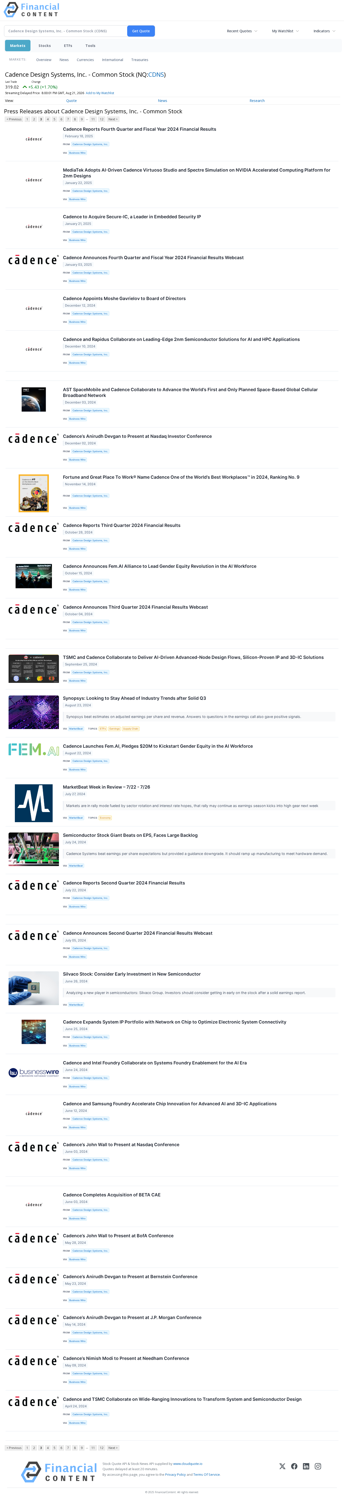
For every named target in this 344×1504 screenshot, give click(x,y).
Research (257, 100)
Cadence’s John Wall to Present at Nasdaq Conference (121, 1144)
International (112, 59)
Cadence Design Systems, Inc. (90, 144)
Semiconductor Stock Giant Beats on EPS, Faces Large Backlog (130, 835)
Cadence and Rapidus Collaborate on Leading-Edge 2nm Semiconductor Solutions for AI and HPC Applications (181, 339)
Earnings (115, 728)
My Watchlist (282, 31)
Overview (43, 59)
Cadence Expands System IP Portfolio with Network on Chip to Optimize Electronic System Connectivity (174, 1022)
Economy (105, 817)
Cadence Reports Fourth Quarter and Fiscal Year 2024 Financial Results (139, 129)
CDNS (156, 74)
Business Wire (77, 152)
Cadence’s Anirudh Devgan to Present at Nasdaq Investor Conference (137, 436)
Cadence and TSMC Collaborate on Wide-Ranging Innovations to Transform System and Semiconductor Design (182, 1399)
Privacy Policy (175, 1474)
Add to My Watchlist (100, 93)
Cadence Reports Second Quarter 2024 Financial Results (124, 882)
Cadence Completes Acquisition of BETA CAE (112, 1194)
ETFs (68, 45)
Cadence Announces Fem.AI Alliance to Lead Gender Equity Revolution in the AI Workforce (159, 566)
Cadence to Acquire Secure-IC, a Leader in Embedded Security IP (132, 216)
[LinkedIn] (306, 1472)
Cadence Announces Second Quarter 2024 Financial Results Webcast (138, 933)
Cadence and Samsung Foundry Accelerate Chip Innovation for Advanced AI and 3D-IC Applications (170, 1103)
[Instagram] (318, 1472)
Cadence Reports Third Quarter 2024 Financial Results (122, 525)
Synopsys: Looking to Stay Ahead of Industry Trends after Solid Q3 (134, 698)
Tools (90, 45)
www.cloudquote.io (187, 1463)
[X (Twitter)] (282, 1472)
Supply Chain (130, 728)
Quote (71, 100)
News (64, 59)
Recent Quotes (239, 31)
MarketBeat (76, 728)
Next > (113, 119)
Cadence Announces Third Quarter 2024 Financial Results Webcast (135, 607)
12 (102, 119)
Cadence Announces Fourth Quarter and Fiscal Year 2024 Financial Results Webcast (153, 257)
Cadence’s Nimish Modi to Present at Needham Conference (126, 1358)
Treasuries (139, 59)
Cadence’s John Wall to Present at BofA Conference (118, 1235)
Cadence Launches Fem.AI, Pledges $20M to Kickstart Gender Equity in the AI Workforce (158, 746)
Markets (17, 45)
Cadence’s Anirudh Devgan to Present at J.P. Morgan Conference (132, 1317)
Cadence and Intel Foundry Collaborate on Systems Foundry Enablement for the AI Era (155, 1062)
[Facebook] (294, 1472)
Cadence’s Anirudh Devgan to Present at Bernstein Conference (130, 1276)
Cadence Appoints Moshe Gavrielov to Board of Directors (124, 298)
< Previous (14, 119)
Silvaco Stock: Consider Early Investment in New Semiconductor (132, 974)
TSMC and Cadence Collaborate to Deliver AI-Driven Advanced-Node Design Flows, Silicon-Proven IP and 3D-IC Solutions (193, 657)
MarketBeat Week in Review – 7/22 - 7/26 (106, 787)
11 (93, 119)
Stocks (45, 45)
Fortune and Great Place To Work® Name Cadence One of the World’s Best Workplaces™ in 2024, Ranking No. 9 (181, 477)
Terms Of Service (206, 1474)
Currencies (85, 59)
